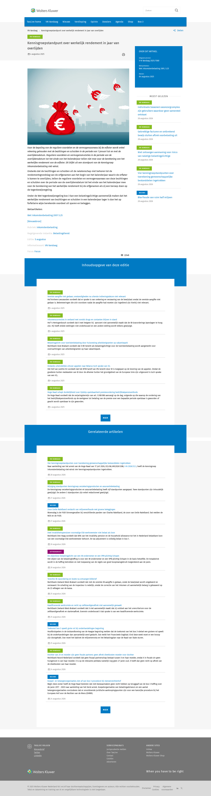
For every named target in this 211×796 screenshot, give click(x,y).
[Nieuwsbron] (34, 221)
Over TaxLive (112, 752)
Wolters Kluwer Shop (155, 756)
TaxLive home (34, 21)
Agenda (119, 21)
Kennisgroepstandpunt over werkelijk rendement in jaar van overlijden (72, 31)
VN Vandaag (52, 21)
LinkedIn (38, 756)
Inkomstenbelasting (47, 227)
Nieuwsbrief (39, 749)
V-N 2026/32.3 (130, 466)
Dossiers (106, 21)
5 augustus (40, 239)
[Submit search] (176, 10)
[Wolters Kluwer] (44, 10)
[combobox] (158, 10)
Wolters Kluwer (152, 752)
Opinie (94, 21)
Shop (130, 21)
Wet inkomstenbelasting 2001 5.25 (45, 215)
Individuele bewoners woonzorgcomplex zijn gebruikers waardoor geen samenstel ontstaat (159, 111)
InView (149, 749)
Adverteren (111, 762)
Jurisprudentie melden (116, 749)
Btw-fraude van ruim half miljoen (155, 197)
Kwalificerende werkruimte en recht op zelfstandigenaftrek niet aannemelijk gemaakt (85, 605)
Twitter (37, 752)
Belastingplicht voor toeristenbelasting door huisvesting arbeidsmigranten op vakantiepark (88, 343)
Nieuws (66, 21)
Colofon (110, 759)
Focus (37, 251)
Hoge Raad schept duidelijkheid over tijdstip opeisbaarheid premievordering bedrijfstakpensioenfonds (93, 392)
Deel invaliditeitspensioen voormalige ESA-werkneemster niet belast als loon (81, 533)
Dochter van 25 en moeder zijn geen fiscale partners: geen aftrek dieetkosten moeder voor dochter (91, 655)
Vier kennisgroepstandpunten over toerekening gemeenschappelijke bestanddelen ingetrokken (156, 177)
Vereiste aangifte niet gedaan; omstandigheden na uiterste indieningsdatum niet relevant (87, 296)
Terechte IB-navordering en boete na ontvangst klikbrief (72, 579)
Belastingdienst (61, 233)
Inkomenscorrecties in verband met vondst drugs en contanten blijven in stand (82, 320)
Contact (110, 756)
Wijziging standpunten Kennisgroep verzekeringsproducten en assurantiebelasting (84, 486)
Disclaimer (146, 788)
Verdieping (80, 21)
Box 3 (140, 21)
